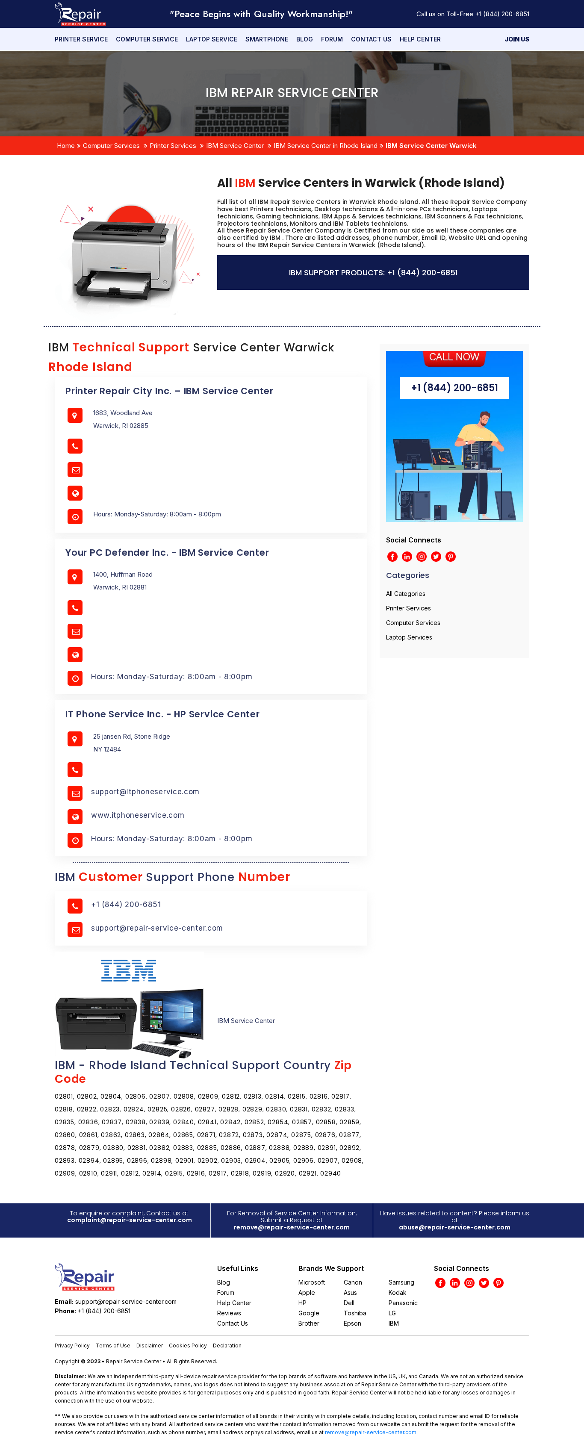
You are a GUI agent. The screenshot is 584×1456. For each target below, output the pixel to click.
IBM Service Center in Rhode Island (326, 145)
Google (308, 1313)
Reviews (229, 1313)
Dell (349, 1302)
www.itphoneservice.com (137, 815)
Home (66, 145)
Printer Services (173, 145)
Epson (352, 1323)
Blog (304, 39)
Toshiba (355, 1313)
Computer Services (111, 145)
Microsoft (311, 1282)
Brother (308, 1323)
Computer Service (147, 39)
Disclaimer (149, 1345)
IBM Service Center (235, 145)
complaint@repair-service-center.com (129, 1220)
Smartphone (266, 39)
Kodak (398, 1292)
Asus (350, 1292)
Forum (332, 39)
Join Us (516, 39)
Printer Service (81, 39)
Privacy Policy (72, 1345)
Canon (353, 1282)
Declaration (227, 1345)
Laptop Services (409, 637)
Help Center (420, 39)
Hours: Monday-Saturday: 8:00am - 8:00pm (171, 676)
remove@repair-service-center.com (292, 1227)
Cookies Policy (188, 1345)
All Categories (405, 593)
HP (302, 1302)
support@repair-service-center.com (157, 928)
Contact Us (371, 39)
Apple (306, 1292)
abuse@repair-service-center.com (454, 1227)
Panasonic (403, 1302)
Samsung (401, 1282)
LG (392, 1313)
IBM (394, 1323)
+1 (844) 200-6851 (502, 14)
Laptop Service (211, 39)
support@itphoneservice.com (145, 791)
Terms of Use (113, 1345)
